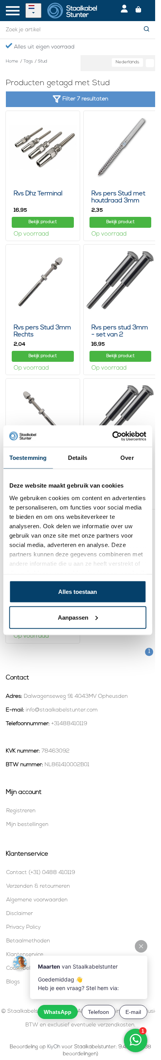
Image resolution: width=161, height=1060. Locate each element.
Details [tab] (77, 457)
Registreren (21, 811)
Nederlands (127, 62)
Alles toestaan (77, 591)
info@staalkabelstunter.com (62, 710)
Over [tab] (127, 457)
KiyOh (53, 1046)
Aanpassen (73, 617)
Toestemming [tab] (28, 457)
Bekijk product (43, 222)
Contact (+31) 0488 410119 (40, 873)
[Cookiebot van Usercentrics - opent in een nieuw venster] (112, 436)
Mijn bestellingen (27, 825)
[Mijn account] (124, 10)
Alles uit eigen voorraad (43, 47)
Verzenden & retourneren (38, 886)
